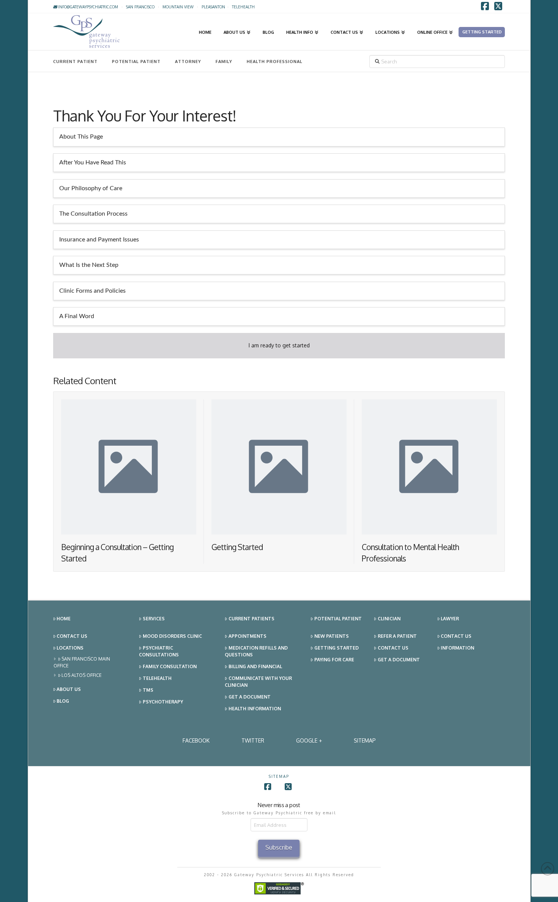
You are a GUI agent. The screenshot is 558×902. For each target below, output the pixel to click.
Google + (309, 740)
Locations (70, 648)
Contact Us (72, 636)
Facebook (196, 740)
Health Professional (275, 61)
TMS (148, 690)
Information (457, 648)
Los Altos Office (81, 675)
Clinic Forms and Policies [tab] (92, 291)
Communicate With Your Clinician (258, 681)
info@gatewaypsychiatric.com (87, 7)
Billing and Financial (255, 666)
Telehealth (157, 678)
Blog (63, 701)
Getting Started (237, 547)
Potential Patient (136, 61)
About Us (69, 689)
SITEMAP (365, 740)
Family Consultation (170, 666)
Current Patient (75, 61)
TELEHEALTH (243, 7)
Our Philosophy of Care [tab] (90, 188)
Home (64, 618)
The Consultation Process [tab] (93, 214)
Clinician (389, 618)
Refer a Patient (397, 636)
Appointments (247, 636)
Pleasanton (213, 7)
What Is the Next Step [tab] (88, 265)
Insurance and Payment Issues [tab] (99, 240)
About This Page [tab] (81, 137)
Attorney (188, 61)
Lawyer (450, 618)
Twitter (252, 740)
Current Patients (251, 618)
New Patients (331, 636)
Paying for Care (334, 659)
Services (154, 618)
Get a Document (250, 697)
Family (224, 61)
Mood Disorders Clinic (172, 636)
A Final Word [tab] (76, 316)
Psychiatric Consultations (159, 651)
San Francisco (140, 7)
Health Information (255, 708)
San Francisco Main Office (82, 662)
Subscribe (278, 847)
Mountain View (178, 7)
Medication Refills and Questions (256, 651)
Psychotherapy (163, 702)
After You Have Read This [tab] (92, 162)
